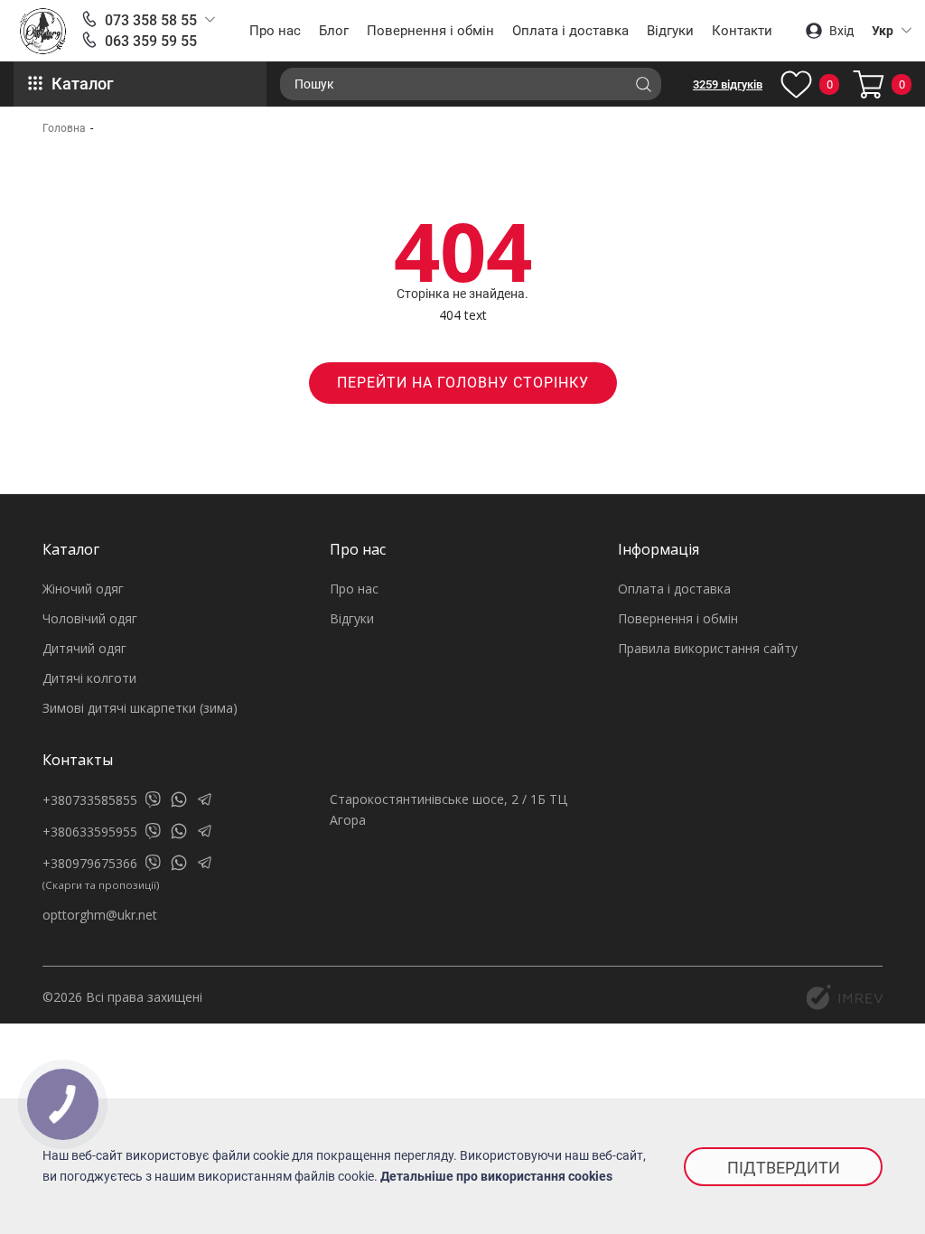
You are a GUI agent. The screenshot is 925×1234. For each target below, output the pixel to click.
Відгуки (670, 31)
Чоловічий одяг (89, 618)
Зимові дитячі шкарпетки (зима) (140, 707)
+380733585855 (89, 800)
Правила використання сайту (708, 648)
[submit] (643, 84)
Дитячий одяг (84, 648)
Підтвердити (783, 1167)
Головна (64, 128)
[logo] (43, 31)
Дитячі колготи (89, 678)
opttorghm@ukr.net (99, 914)
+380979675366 (89, 863)
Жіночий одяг (83, 588)
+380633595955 (89, 831)
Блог (334, 31)
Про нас (275, 31)
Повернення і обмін (430, 31)
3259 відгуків (727, 84)
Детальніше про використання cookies (496, 1176)
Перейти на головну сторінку (463, 382)
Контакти (742, 31)
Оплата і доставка (570, 31)
